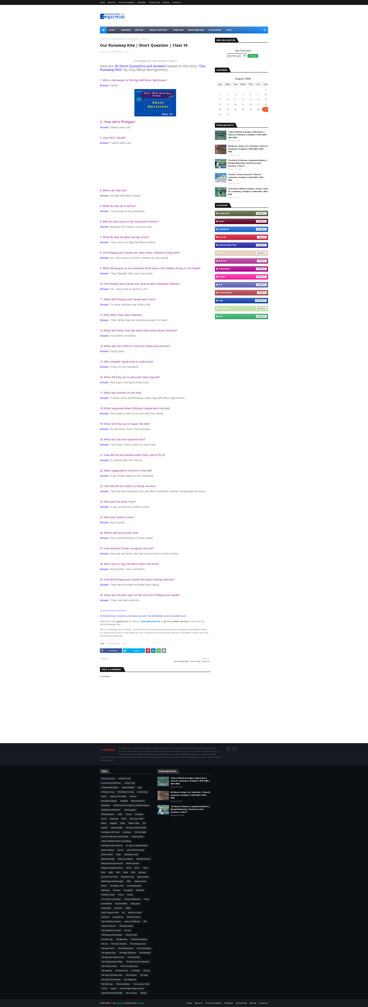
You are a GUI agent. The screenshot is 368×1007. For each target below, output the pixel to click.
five (239, 316)
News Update (142, 877)
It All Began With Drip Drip (111, 845)
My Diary (142, 872)
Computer (239, 213)
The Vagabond (130, 979)
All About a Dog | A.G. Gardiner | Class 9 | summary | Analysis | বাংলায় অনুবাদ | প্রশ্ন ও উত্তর (248, 149)
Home (102, 2)
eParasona (106, 51)
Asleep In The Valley (118, 796)
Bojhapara (105, 805)
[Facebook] (228, 749)
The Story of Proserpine (111, 979)
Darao (104, 819)
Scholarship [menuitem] (214, 30)
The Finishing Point (125, 948)
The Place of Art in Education (137, 961)
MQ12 (145, 868)
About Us (111, 2)
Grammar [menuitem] (126, 30)
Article (104, 796)
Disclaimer (141, 2)
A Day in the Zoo (108, 778)
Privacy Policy (154, 2)
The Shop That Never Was (111, 975)
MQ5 (103, 872)
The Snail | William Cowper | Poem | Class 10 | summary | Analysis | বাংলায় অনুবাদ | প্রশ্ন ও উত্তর (248, 191)
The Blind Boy (121, 939)
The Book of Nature (139, 939)
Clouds (128, 814)
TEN (108, 39)
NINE (239, 253)
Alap (140, 787)
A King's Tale (129, 783)
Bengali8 (124, 801)
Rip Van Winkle (121, 903)
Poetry (120, 894)
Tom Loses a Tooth (141, 984)
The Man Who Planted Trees (112, 957)
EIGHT (239, 221)
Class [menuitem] (112, 30)
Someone (105, 917)
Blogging (119, 1003)
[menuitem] (103, 30)
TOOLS (104, 988)
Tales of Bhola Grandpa (111, 921)
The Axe (127, 930)
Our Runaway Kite (113, 643)
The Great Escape (144, 948)
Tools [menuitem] (229, 30)
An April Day (142, 792)
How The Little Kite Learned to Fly (114, 836)
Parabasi (116, 890)
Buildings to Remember (110, 810)
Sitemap (166, 2)
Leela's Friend (107, 854)
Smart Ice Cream (134, 912)
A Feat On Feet (124, 778)
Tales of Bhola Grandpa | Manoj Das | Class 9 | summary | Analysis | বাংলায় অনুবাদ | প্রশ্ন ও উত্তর (247, 135)
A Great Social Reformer (111, 783)
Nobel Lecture (140, 881)
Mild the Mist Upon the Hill (112, 863)
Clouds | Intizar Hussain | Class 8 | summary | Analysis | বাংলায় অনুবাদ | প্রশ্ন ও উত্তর (246, 177)
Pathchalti (140, 890)
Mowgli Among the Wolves (112, 868)
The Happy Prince (108, 953)
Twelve (113, 988)
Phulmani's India (108, 894)
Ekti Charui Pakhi (136, 819)
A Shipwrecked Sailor (109, 787)
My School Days (127, 877)
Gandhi (104, 827)
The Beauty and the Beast (111, 935)
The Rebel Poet (121, 970)
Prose (146, 899)
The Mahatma (145, 953)
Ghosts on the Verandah (136, 827)
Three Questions (123, 984)
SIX (239, 284)
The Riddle (135, 970)
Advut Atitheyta (128, 787)
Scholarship (239, 292)
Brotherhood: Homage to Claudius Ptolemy (131, 805)
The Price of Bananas (129, 966)
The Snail (143, 975)
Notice (239, 261)
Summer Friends (133, 917)
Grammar (239, 229)
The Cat (104, 944)
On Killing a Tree (116, 886)
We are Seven (131, 993)
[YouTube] (234, 749)
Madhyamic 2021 (131, 854)
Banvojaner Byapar (109, 801)
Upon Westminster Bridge (111, 993)
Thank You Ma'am (108, 926)
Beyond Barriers (138, 801)
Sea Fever (118, 908)
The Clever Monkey (118, 944)
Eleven (104, 823)
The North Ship (134, 957)
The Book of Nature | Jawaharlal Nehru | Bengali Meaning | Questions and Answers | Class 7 (248, 163)
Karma (120, 850)
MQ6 (111, 872)
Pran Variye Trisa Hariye (111, 899)
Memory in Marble (125, 859)
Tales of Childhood (132, 921)
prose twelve (106, 903)
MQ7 (118, 872)
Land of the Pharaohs (135, 850)
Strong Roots (118, 917)
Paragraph (239, 269)
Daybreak (114, 819)
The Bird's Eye (131, 935)
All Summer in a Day (126, 792)
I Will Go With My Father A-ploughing (116, 841)
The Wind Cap (107, 984)
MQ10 (128, 868)
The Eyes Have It (107, 948)
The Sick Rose (131, 975)
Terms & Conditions (126, 2)
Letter (239, 237)
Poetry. (130, 894)
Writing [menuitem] (139, 30)
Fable (122, 823)
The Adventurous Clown (111, 930)
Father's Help (133, 823)
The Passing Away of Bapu (112, 961)
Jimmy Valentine (107, 850)
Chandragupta (130, 810)
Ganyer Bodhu (117, 827)
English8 (113, 823)
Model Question (239, 245)
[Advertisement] (155, 167)
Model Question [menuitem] (158, 30)
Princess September (132, 899)
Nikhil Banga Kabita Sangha (112, 881)
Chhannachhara (107, 814)
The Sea (146, 970)
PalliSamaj (105, 890)
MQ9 (133, 872)
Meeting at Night (108, 859)
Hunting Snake (137, 836)
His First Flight (140, 832)
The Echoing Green (137, 944)
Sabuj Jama (135, 903)
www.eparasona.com (151, 621)
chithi (120, 814)
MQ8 (126, 872)
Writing (239, 308)
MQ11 (137, 868)
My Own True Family (109, 877)
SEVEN (239, 277)
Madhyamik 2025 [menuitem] (196, 30)
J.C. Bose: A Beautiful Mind (136, 845)
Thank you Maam (126, 926)
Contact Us (176, 2)
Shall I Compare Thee (110, 912)
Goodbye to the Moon (110, 832)
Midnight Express (143, 859)
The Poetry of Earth (109, 966)
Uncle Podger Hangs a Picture (132, 988)
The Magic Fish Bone (127, 953)
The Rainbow (106, 970)
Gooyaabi (141, 1003)
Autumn (133, 796)
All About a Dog (107, 792)
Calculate (253, 56)
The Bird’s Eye (107, 939)
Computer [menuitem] (178, 30)
